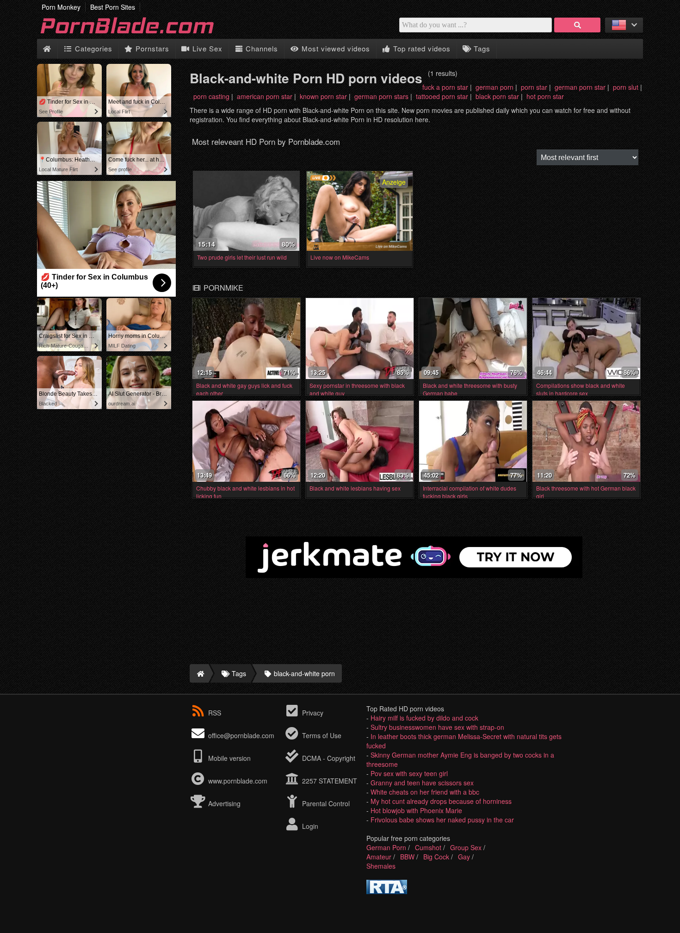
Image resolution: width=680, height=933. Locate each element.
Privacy (311, 712)
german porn (494, 87)
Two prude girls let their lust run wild (242, 257)
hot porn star (545, 96)
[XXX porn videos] (139, 34)
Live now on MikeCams (339, 257)
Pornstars (151, 48)
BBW (407, 856)
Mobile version (228, 758)
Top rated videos (421, 48)
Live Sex (206, 48)
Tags (480, 48)
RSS (214, 712)
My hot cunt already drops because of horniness (441, 801)
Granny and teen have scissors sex (422, 782)
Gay (464, 856)
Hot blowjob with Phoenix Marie (416, 810)
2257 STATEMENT (328, 780)
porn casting (211, 96)
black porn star (497, 96)
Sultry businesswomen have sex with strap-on (437, 727)
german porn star (580, 87)
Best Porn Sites (112, 7)
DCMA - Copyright (327, 758)
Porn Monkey (61, 7)
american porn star (264, 96)
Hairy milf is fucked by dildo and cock (424, 717)
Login (309, 826)
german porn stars (381, 96)
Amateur (378, 856)
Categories (92, 48)
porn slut (625, 87)
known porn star (323, 96)
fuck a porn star (445, 87)
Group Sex (466, 847)
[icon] (47, 49)
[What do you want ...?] (577, 25)
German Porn (386, 847)
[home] (199, 673)
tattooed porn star (442, 96)
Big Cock (436, 856)
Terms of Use (320, 735)
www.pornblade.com (237, 780)
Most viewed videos (334, 48)
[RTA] (386, 891)
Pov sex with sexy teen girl (409, 773)
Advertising (223, 803)
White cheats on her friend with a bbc (425, 791)
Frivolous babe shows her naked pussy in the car (442, 819)
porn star (534, 87)
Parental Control (325, 803)
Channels (260, 48)
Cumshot (428, 847)
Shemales (381, 866)
